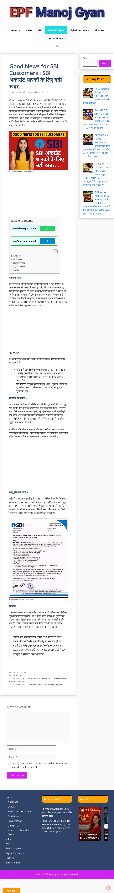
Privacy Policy (15, 820)
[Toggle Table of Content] (54, 251)
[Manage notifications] (108, 888)
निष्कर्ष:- (16, 270)
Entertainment (57, 38)
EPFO (29, 30)
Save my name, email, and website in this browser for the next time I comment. (39, 765)
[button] (57, 47)
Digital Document (79, 30)
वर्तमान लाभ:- (18, 255)
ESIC (40, 30)
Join (47, 228)
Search (86, 58)
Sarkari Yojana (56, 30)
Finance (99, 30)
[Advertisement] (38, 196)
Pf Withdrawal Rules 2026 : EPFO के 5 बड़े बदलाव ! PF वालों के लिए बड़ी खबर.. (57, 812)
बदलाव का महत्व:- (19, 263)
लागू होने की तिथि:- (20, 266)
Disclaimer (13, 816)
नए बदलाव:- (17, 259)
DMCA (11, 806)
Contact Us (14, 825)
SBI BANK (17, 675)
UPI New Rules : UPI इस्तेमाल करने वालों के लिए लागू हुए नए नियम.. (38, 684)
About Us (13, 801)
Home (14, 30)
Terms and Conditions (19, 811)
